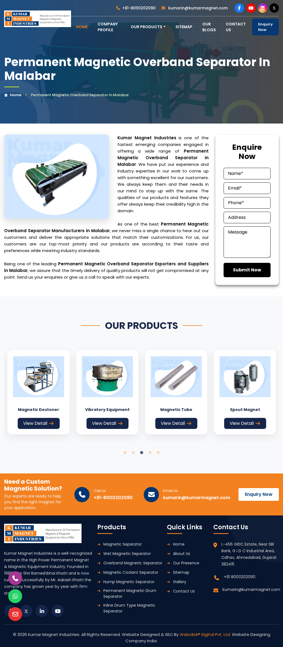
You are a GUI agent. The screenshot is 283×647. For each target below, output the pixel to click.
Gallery (179, 582)
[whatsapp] (15, 596)
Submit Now (247, 270)
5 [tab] (158, 452)
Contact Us (184, 591)
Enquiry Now (265, 27)
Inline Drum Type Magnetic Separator (129, 608)
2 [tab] (133, 452)
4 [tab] (150, 452)
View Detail (35, 423)
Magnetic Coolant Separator (130, 572)
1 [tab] (125, 452)
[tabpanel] (38, 392)
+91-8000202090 (139, 8)
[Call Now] (15, 578)
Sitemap (183, 27)
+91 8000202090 (239, 577)
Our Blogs (209, 27)
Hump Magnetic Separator (128, 582)
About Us (181, 553)
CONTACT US (236, 27)
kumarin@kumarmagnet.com (197, 8)
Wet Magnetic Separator (127, 553)
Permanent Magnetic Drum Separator (129, 593)
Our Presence (186, 563)
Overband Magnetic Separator (132, 563)
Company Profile (108, 27)
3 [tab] (141, 452)
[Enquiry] (15, 614)
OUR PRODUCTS (146, 27)
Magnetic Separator (122, 544)
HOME (82, 27)
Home (15, 95)
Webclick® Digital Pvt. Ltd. (206, 634)
